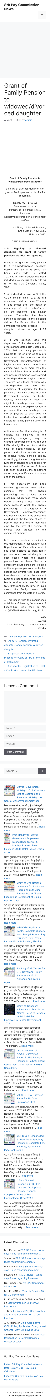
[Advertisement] (25, 47)
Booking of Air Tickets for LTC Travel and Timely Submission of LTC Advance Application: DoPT (24, 975)
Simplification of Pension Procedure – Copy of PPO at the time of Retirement (24, 657)
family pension (24, 645)
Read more (10, 922)
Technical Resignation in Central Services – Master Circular (24, 1338)
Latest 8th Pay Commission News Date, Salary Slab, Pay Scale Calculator (23, 1368)
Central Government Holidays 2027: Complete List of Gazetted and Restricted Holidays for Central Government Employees (24, 793)
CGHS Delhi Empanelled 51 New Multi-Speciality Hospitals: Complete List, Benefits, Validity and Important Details (24, 1143)
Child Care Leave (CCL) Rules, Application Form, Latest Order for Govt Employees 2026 (25, 1326)
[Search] (42, 771)
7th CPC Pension (17, 640)
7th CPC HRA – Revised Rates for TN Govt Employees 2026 (30, 1098)
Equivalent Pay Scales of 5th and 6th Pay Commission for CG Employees (24, 1315)
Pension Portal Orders (30, 636)
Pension (12, 636)
